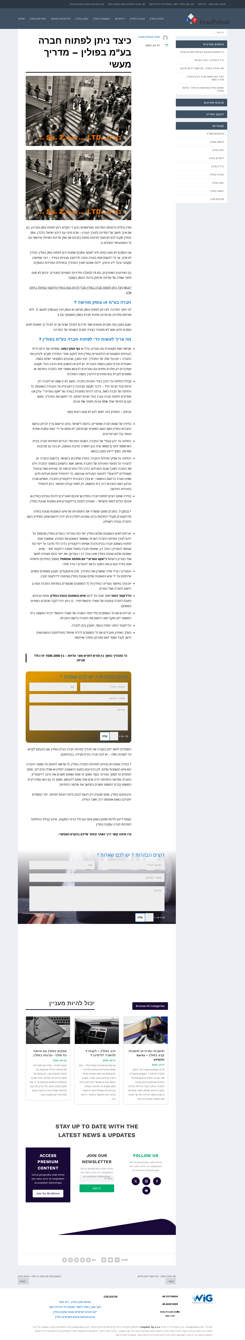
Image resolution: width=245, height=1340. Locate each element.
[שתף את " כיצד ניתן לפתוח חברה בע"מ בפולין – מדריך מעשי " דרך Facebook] (117, 1260)
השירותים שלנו (38, 18)
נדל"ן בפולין (217, 166)
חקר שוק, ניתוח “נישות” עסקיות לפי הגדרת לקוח (172, 4)
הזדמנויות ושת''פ (215, 133)
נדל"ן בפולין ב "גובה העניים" (209, 60)
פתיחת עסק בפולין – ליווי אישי (212, 4)
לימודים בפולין (216, 158)
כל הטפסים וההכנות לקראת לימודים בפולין (202, 52)
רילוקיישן (120, 18)
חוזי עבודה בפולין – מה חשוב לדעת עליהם (202, 68)
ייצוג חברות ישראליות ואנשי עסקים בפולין (127, 4)
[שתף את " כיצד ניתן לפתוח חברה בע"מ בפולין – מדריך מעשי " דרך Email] (110, 1260)
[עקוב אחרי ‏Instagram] (146, 1181)
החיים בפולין (157, 18)
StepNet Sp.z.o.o (150, 1327)
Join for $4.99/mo (48, 1193)
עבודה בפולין (137, 18)
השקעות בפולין (101, 18)
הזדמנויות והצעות (61, 18)
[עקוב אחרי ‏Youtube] (146, 1191)
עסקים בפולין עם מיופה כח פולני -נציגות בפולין (203, 89)
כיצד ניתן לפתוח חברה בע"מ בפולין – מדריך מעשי (205, 78)
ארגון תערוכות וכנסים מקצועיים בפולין (87, 4)
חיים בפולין (218, 150)
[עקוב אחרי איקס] (136, 1181)
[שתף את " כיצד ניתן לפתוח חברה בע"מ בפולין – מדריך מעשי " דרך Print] (103, 1260)
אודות (21, 18)
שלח (105, 736)
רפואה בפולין (217, 190)
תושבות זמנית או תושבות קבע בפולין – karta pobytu (146, 1055)
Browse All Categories (150, 1006)
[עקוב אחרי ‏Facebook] (157, 1181)
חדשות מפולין (217, 141)
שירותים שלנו (217, 199)
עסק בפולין (82, 18)
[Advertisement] (152, 138)
